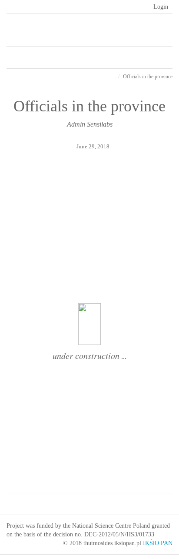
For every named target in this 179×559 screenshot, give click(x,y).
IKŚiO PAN (157, 543)
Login (160, 6)
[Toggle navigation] (125, 55)
